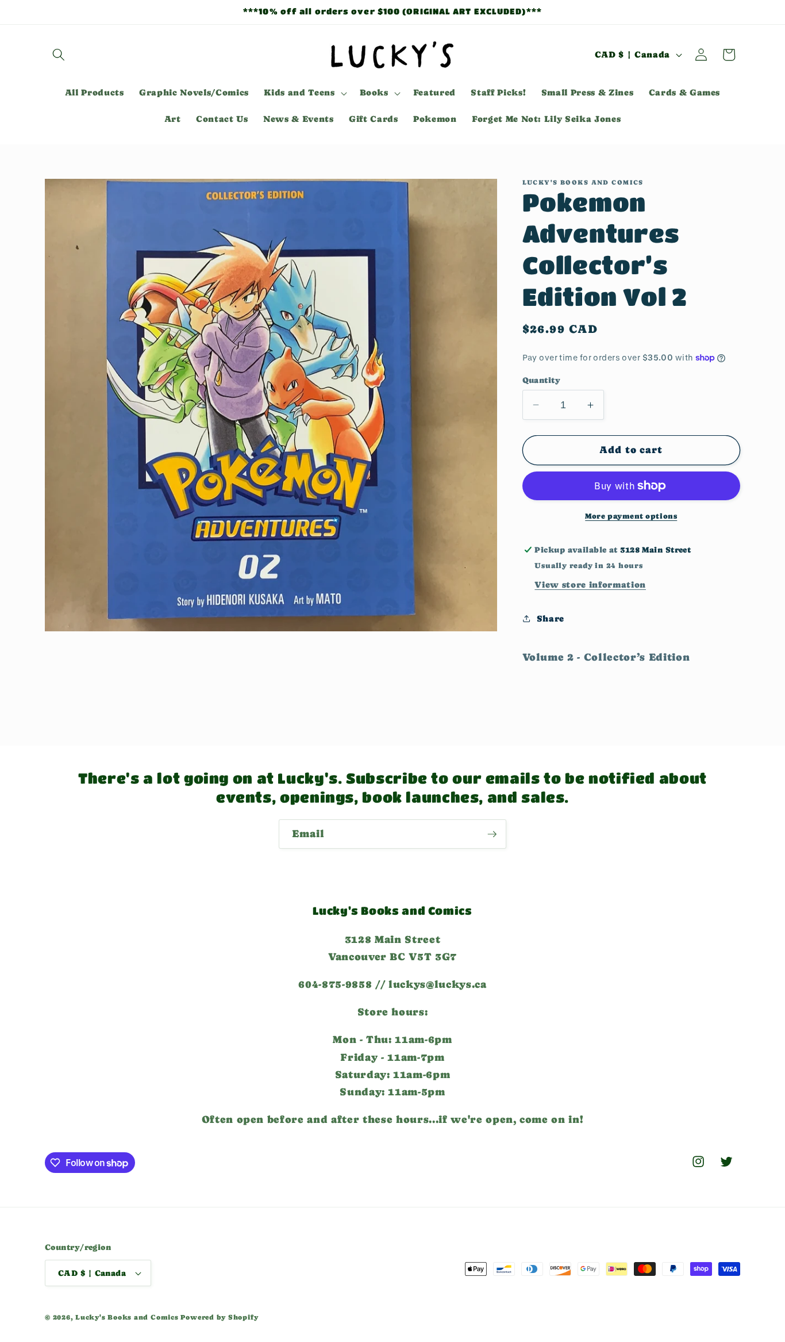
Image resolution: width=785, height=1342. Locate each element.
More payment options (631, 516)
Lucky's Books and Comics (126, 1317)
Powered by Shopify (219, 1317)
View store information (590, 585)
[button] (58, 54)
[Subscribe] (492, 834)
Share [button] (550, 619)
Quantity (541, 380)
